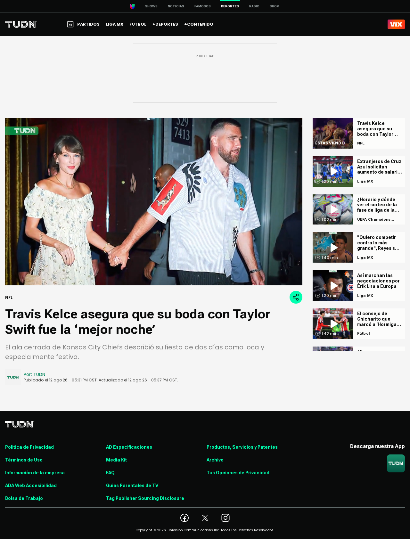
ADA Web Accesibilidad (31, 485)
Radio (254, 6)
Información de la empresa (35, 472)
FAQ (110, 472)
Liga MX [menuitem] (114, 24)
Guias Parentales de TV (132, 485)
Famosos (202, 6)
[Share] (296, 297)
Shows (151, 6)
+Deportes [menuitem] (165, 24)
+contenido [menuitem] (198, 24)
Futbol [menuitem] (137, 24)
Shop (274, 6)
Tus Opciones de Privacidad (238, 472)
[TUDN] (21, 24)
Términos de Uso (24, 459)
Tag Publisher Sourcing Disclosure (145, 498)
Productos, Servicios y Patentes (242, 447)
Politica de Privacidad (29, 447)
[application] (153, 201)
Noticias (176, 6)
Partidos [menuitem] (88, 24)
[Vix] (396, 24)
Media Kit (116, 459)
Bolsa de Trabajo (24, 498)
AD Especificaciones (129, 447)
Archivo (215, 459)
